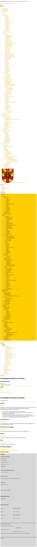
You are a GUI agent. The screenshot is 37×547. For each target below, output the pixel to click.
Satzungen (8, 48)
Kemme (7, 23)
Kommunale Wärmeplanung (11, 43)
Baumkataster (8, 151)
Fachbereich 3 (8, 82)
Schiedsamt (8, 49)
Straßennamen (6, 163)
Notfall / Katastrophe (9, 46)
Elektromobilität (8, 37)
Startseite (4, 186)
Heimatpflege (6, 150)
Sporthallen (6, 149)
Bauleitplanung (6, 131)
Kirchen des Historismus (12, 161)
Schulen (5, 120)
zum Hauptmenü (5, 10)
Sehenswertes (6, 155)
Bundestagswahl (9, 91)
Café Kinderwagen (7, 116)
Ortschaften (6, 15)
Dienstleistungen (9, 36)
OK (1, 5)
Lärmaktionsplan (9, 44)
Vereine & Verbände (7, 167)
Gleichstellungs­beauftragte (10, 84)
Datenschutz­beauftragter (10, 85)
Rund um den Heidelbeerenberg (11, 156)
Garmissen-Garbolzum (10, 22)
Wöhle (7, 28)
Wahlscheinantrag (9, 94)
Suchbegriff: (2, 383)
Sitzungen (6, 73)
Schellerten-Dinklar (9, 121)
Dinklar (7, 20)
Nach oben (7, 451)
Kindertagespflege (7, 117)
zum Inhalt (4, 12)
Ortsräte (5, 59)
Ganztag (7, 126)
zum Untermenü (5, 11)
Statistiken (8, 51)
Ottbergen (8, 25)
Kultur (3, 144)
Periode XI (10, 75)
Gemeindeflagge (7, 29)
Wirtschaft (4, 129)
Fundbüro (7, 39)
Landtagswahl (8, 90)
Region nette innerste (8, 32)
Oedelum (7, 24)
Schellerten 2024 (7, 153)
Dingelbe (7, 18)
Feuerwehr (6, 95)
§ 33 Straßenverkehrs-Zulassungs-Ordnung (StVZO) (9, 450)
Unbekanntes (10, 158)
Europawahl (8, 93)
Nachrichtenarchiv (7, 113)
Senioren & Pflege (7, 127)
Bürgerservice (6, 34)
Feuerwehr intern (9, 109)
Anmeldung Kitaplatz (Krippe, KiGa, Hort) (13, 119)
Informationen (10, 88)
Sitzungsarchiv (8, 74)
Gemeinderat (6, 53)
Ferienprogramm (7, 125)
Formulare (8, 38)
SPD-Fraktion (8, 58)
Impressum (4, 190)
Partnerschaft (6, 31)
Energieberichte (7, 141)
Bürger (3, 33)
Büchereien (6, 145)
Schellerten (8, 26)
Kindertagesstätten (7, 118)
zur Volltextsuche (5, 9)
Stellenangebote (9, 52)
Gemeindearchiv (9, 42)
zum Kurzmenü (4, 8)
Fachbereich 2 (8, 80)
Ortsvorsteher (6, 72)
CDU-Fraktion (8, 57)
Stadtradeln (6, 166)
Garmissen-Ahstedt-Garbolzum (11, 101)
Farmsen (7, 21)
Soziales (3, 115)
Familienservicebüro (7, 124)
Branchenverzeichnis (7, 140)
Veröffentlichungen (9, 152)
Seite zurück (2, 451)
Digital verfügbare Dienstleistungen (6, 392)
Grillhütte (5, 148)
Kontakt (3, 189)
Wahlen (5, 86)
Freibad (5, 147)
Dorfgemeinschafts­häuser (8, 146)
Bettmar (7, 17)
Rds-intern (8, 76)
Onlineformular (2, 498)
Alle (30, 385)
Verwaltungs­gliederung (8, 78)
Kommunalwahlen (9, 87)
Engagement (6, 128)
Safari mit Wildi (8, 162)
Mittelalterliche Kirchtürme (12, 159)
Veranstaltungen (7, 165)
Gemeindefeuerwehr (9, 96)
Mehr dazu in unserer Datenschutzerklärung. (8, 3)
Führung (9, 110)
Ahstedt (7, 16)
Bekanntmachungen (9, 35)
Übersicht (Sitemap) (5, 187)
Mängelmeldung (9, 45)
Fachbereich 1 (8, 79)
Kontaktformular (3, 466)
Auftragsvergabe (7, 130)
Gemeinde (4, 14)
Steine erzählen (9, 157)
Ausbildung (10, 111)
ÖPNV (7, 47)
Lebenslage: (2, 384)
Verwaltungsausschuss (10, 54)
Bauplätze (6, 132)
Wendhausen (8, 27)
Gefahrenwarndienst (9, 41)
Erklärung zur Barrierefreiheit (5, 490)
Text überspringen (3, 405)
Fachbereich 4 (8, 83)
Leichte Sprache (11, 89)
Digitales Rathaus (5, 114)
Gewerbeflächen (7, 142)
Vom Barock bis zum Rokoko (13, 160)
